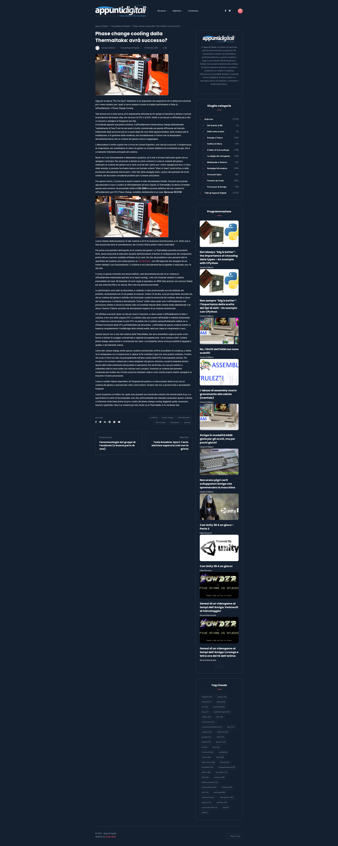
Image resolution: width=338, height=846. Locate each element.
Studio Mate (110, 837)
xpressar (187, 423)
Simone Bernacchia (208, 615)
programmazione (227, 767)
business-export (222, 712)
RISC (205, 777)
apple (221, 702)
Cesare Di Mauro (206, 267)
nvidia (220, 757)
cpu (230, 727)
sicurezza (219, 777)
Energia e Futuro (215, 138)
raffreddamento (184, 418)
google (207, 737)
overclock (154, 418)
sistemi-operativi (210, 782)
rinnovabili (222, 772)
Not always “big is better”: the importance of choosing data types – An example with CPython (219, 257)
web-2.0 (206, 802)
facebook (222, 732)
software (227, 787)
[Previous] (217, 667)
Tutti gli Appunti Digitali (129, 48)
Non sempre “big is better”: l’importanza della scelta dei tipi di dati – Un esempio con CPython (218, 306)
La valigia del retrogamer (218, 156)
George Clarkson (108, 48)
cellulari (206, 717)
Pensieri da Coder (215, 180)
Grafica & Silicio (214, 144)
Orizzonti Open (214, 174)
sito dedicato (144, 261)
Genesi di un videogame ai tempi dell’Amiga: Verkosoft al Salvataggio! (219, 607)
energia (207, 732)
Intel (220, 737)
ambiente (207, 697)
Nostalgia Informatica (217, 168)
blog (205, 712)
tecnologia (219, 792)
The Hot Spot (161, 423)
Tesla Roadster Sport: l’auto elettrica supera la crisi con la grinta (169, 445)
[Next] (221, 667)
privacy (224, 762)
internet (206, 742)
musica (206, 757)
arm (205, 707)
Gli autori (162, 11)
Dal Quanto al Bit (214, 125)
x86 (205, 813)
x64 (226, 807)
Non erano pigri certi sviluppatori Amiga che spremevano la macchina (217, 483)
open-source (208, 762)
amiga (222, 697)
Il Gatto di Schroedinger (218, 150)
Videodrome (208, 797)
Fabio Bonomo (206, 533)
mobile (223, 752)
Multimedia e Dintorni (217, 162)
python (206, 772)
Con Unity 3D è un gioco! (216, 566)
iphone (221, 742)
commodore (208, 722)
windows (221, 802)
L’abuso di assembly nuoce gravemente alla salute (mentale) (218, 394)
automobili (219, 707)
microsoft (208, 752)
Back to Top (235, 836)
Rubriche (177, 11)
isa (204, 747)
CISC (219, 717)
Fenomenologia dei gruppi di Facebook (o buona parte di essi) (117, 445)
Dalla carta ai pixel (215, 131)
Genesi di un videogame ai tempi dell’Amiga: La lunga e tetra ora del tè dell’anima (219, 652)
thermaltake (174, 423)
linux (216, 747)
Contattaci (193, 11)
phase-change (167, 418)
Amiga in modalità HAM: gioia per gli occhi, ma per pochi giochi (217, 438)
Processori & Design (216, 187)
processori (207, 767)
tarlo (205, 792)
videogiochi (226, 797)
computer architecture (212, 727)
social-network (209, 787)
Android (206, 702)
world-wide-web (210, 807)
